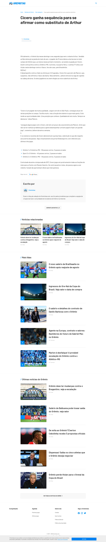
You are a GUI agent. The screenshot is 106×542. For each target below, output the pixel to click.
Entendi (84, 539)
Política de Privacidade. (63, 539)
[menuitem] (41, 513)
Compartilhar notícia (52, 207)
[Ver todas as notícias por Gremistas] (20, 40)
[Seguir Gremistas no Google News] (29, 174)
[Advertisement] (58, 40)
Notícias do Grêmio (29, 12)
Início (21, 12)
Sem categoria (38, 12)
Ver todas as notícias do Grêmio (52, 496)
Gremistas (26, 39)
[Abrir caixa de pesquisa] (96, 3)
